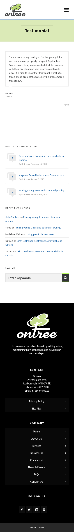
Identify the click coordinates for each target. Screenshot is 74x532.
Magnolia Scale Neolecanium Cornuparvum (41, 175)
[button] (65, 277)
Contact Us (36, 481)
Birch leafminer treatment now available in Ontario (41, 158)
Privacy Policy (36, 401)
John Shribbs (12, 217)
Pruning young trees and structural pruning (41, 190)
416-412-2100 (41, 387)
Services (36, 445)
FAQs (37, 474)
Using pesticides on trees (40, 234)
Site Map (36, 408)
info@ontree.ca (40, 390)
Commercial (36, 460)
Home (36, 431)
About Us (36, 438)
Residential (36, 453)
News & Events (36, 467)
